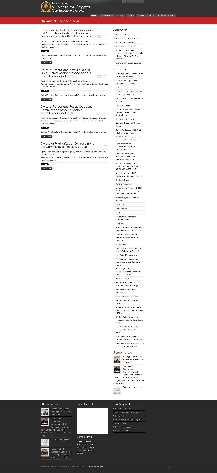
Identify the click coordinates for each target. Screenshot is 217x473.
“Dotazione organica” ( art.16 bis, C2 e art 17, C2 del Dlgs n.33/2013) (130, 345)
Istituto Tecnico (120, 416)
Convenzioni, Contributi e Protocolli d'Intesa (128, 124)
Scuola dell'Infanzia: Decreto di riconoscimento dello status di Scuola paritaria (129, 320)
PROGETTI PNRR (123, 279)
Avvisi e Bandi (121, 70)
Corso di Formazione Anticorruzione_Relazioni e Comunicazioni (125, 146)
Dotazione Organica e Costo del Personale (127, 199)
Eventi (118, 213)
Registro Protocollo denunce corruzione (126, 291)
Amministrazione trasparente (80, 44)
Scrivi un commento (49, 47)
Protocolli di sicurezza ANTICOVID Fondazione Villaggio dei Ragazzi (128, 284)
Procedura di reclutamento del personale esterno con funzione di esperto (128, 262)
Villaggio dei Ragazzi (46, 6)
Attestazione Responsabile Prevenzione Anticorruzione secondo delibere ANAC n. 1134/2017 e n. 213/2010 (129, 54)
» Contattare (81, 453)
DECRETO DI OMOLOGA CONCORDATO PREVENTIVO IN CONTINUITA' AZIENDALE (128, 166)
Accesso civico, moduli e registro (128, 38)
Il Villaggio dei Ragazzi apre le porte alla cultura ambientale (134, 359)
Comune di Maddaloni (123, 409)
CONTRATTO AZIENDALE (126, 119)
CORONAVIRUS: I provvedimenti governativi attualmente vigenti (128, 138)
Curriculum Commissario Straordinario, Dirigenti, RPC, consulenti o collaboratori (126, 156)
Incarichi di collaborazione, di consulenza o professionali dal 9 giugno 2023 (127, 237)
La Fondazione (121, 244)
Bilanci (118, 88)
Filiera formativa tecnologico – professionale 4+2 (126, 218)
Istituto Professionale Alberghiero (127, 412)
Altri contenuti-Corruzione (59, 44)
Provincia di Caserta (67, 41)
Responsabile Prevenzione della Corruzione (127, 301)
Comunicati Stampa (123, 105)
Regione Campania (83, 41)
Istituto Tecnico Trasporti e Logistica (128, 420)
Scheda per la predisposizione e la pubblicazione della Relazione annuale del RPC (129, 310)
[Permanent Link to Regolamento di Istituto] (117, 394)
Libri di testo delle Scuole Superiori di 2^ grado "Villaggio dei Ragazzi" (129, 249)
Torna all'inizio (173, 467)
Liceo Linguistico (121, 423)
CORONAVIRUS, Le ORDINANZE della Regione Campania (128, 131)
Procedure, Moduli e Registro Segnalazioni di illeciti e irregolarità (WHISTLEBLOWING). (128, 272)
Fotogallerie (120, 224)
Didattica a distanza (123, 180)
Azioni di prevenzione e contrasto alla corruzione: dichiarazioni (129, 75)
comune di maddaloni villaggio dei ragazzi (59, 152)
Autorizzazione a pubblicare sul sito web (129, 64)
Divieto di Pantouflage (100, 44)
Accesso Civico (121, 34)
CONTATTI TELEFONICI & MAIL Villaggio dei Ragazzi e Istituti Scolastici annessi (128, 112)
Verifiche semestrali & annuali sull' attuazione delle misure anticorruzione (129, 338)
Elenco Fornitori (121, 209)
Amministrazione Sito (95, 466)
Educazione (120, 205)
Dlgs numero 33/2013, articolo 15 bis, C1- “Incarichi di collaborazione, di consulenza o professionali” (129, 191)
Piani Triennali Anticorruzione (126, 255)
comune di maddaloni (51, 41)
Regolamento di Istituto (133, 387)
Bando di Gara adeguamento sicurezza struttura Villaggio (126, 82)
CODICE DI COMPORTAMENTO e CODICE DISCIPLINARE (129, 93)
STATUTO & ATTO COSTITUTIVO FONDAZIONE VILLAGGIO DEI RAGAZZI (128, 330)
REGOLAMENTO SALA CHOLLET (129, 296)
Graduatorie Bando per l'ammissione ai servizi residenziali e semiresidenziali (130, 229)
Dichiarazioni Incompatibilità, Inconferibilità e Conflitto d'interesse (128, 174)
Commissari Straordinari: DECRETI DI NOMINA (130, 100)
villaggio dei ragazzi (98, 118)
